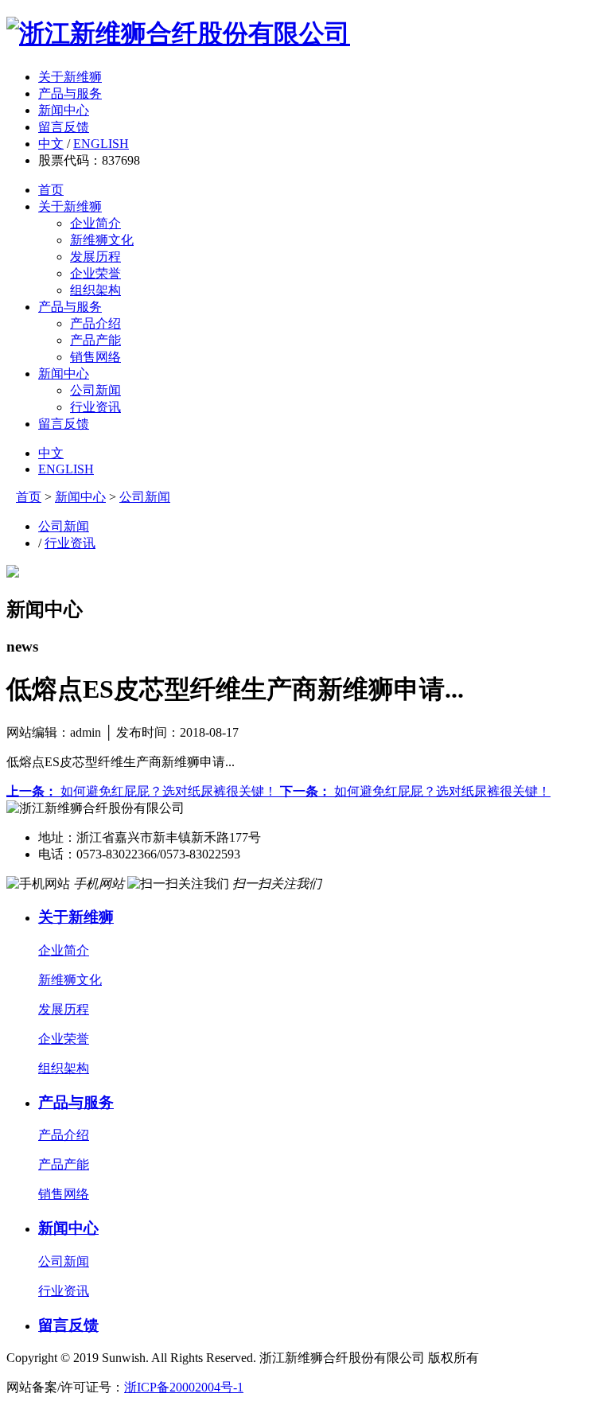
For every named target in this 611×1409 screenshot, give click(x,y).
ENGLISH (101, 143)
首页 (51, 190)
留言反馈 (63, 127)
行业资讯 (95, 407)
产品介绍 (95, 323)
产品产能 (95, 340)
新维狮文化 (102, 240)
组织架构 (95, 290)
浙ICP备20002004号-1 (183, 1387)
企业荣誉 (95, 273)
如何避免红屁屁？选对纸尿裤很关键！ (143, 791)
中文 (51, 143)
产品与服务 (70, 93)
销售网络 (95, 357)
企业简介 (95, 223)
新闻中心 (63, 110)
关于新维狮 (70, 77)
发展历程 (95, 256)
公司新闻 (95, 390)
